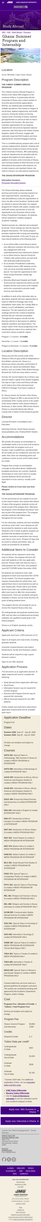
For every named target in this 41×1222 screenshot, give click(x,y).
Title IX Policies (20, 1212)
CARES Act (20, 1210)
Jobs (21, 1171)
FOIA (20, 1207)
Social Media (30, 1171)
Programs (27, 32)
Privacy (31, 1168)
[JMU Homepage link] (20, 1196)
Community (24, 1173)
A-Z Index (10, 1168)
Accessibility (11, 1171)
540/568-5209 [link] (7, 1150)
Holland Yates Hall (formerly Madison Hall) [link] (10, 1136)
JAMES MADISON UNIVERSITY (23, 1219)
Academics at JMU (20, 1184)
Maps (15, 1173)
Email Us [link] (5, 1149)
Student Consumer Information (20, 1215)
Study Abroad (17, 32)
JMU (3, 32)
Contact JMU (20, 1204)
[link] (4, 1161)
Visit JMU (20, 1187)
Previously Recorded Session (14, 183)
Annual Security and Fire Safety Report (21, 1217)
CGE (8, 32)
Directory (21, 1168)
